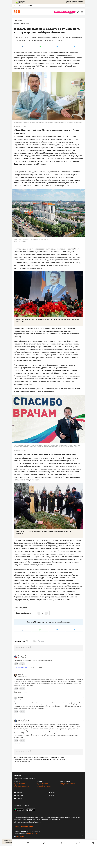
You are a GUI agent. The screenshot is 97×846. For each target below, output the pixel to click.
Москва (25, 6)
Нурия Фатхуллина (20, 608)
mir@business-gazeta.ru (44, 786)
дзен (52, 796)
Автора (41, 641)
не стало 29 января (37, 164)
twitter (53, 792)
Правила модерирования (22, 761)
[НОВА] (64, 12)
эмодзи (22, 664)
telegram (19, 796)
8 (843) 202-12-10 (19, 784)
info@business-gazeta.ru (21, 786)
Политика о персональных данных (23, 826)
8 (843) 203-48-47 (42, 784)
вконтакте (20, 792)
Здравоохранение (26, 23)
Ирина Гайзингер (23, 720)
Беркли (20, 674)
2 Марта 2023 (18, 20)
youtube (19, 799)
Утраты (17, 23)
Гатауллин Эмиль (23, 656)
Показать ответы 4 (20, 667)
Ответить (32, 667)
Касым (20, 697)
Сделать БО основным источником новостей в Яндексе (48, 622)
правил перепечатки (32, 833)
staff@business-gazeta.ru (67, 784)
